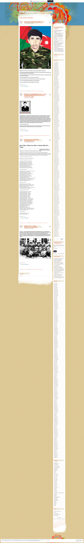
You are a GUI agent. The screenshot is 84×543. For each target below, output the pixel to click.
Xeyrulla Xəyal (31, 97)
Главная (21, 11)
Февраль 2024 (56, 94)
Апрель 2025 (56, 79)
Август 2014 (55, 215)
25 (62, 524)
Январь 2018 (56, 393)
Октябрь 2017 (56, 176)
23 (59, 524)
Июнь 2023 (55, 103)
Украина (55, 489)
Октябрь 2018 (56, 163)
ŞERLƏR (55, 503)
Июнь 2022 (55, 336)
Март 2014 (55, 221)
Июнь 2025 (55, 77)
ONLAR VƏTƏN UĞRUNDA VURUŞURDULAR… (31, 140)
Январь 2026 (56, 69)
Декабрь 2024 (56, 83)
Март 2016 (55, 196)
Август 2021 (55, 126)
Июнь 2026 (55, 64)
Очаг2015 (55, 486)
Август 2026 (55, 62)
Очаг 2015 (55, 484)
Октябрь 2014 (56, 213)
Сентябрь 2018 (56, 164)
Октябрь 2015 (56, 422)
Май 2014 (55, 219)
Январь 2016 (56, 198)
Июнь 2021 (55, 128)
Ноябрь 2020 (56, 136)
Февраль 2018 (56, 171)
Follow (55, 251)
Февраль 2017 (56, 184)
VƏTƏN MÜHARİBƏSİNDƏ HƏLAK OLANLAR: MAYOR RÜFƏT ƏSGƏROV (58, 31)
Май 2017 (55, 181)
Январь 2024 (56, 95)
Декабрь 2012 (56, 236)
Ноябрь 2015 (56, 200)
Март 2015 (55, 208)
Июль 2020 (55, 140)
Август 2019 (55, 152)
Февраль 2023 (56, 107)
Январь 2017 (56, 185)
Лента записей (56, 513)
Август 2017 (55, 178)
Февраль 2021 (56, 133)
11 (62, 521)
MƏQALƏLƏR (56, 498)
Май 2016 (55, 194)
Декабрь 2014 (56, 211)
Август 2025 (55, 75)
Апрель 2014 (56, 220)
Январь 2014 (56, 223)
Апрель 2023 (56, 105)
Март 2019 (55, 157)
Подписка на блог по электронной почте (58, 243)
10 (60, 521)
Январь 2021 (56, 134)
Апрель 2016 (56, 195)
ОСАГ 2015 (55, 473)
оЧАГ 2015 (55, 491)
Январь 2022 (56, 121)
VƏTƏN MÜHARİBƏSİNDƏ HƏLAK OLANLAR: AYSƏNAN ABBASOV (58, 49)
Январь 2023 (56, 108)
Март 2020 (55, 365)
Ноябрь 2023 (56, 97)
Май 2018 (55, 168)
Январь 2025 (56, 82)
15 (57, 523)
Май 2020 (55, 142)
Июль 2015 (55, 204)
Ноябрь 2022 (56, 110)
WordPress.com (56, 515)
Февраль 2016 (56, 197)
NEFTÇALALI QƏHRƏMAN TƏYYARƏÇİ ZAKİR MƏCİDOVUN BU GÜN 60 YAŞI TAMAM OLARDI (35, 95)
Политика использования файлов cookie (33, 540)
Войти (55, 512)
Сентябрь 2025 (56, 74)
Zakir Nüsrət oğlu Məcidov (41, 135)
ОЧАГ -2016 (55, 476)
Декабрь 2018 (56, 161)
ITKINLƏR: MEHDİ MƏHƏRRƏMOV (34, 22)
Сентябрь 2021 (56, 125)
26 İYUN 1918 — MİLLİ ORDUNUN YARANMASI (30, 226)
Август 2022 (55, 113)
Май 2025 (55, 78)
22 (57, 524)
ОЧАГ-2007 (55, 478)
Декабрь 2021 (56, 122)
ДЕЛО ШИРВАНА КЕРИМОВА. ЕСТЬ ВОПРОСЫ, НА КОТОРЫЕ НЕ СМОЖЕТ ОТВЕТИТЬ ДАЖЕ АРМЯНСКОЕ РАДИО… (59, 44)
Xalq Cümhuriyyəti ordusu (33, 269)
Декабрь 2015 (56, 199)
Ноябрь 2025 (56, 292)
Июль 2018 (55, 166)
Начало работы (50, 1)
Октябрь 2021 (56, 124)
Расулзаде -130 (56, 487)
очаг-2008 (55, 493)
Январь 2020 (56, 147)
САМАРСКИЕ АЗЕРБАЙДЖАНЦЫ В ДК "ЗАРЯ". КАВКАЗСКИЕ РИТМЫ (59, 51)
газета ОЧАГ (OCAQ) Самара (38, 5)
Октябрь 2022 (56, 111)
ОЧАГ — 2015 (56, 475)
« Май (54, 527)
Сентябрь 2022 (56, 112)
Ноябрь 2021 (56, 123)
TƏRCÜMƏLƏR (56, 500)
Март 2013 (55, 233)
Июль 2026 (55, 63)
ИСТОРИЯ (55, 469)
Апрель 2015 (56, 207)
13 (54, 523)
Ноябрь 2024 (56, 84)
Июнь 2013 (55, 229)
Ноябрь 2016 (56, 408)
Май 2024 (55, 91)
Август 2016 (55, 191)
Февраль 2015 (56, 209)
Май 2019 (55, 155)
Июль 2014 (55, 437)
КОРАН (55, 471)
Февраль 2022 (56, 120)
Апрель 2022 (56, 118)
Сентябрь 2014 (56, 214)
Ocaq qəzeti (55, 499)
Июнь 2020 (55, 141)
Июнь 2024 (55, 90)
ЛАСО (23, 135)
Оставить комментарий (44, 222)
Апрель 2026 (56, 66)
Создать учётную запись (57, 511)
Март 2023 (55, 106)
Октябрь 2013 (56, 226)
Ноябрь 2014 (56, 212)
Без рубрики (55, 464)
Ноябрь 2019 (56, 149)
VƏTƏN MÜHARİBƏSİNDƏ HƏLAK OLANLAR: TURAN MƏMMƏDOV (58, 35)
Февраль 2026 (56, 68)
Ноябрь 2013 (56, 225)
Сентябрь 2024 (56, 307)
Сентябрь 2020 (56, 138)
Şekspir (55, 501)
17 (60, 523)
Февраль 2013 (56, 234)
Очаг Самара (56, 485)
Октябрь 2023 (56, 98)
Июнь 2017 (55, 180)
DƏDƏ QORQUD (56, 463)
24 (60, 524)
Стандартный (50, 22)
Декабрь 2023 (56, 96)
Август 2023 (55, 321)
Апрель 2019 (56, 156)
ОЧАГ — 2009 (56, 474)
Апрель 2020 (56, 364)
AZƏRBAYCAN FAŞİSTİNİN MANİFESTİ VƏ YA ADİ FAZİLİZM (58, 267)
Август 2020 (55, 139)
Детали (25, 12)
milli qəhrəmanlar (36, 135)
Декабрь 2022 (56, 109)
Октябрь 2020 (56, 137)
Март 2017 (55, 183)
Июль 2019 (55, 153)
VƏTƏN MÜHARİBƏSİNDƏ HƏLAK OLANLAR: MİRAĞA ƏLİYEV (58, 33)
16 (59, 523)
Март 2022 (55, 119)
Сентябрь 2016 (56, 190)
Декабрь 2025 (56, 70)
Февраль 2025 (56, 81)
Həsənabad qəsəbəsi (31, 135)
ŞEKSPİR (55, 502)
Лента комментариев (57, 514)
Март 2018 (55, 170)
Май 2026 (55, 65)
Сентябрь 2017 (56, 177)
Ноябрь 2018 (56, 162)
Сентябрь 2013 (56, 227)
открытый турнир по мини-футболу (59, 492)
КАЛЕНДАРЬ (56, 470)
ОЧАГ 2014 (55, 477)
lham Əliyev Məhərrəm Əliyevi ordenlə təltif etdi (35, 222)
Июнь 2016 (55, 193)
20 (54, 524)
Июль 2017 (55, 179)
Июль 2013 (55, 228)
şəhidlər (25, 135)
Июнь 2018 (55, 167)
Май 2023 (55, 104)
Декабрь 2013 (56, 224)
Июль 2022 (55, 335)
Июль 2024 (55, 89)
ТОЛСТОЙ (55, 488)
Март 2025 (55, 80)
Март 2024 (55, 93)
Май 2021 (55, 350)
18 (62, 523)
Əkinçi (55, 505)
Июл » (56, 527)
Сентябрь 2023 (56, 99)
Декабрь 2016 (56, 186)
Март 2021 (55, 132)
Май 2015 (55, 206)
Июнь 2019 (55, 154)
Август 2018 (55, 165)
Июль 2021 (55, 127)
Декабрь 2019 (56, 148)
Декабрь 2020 (56, 135)
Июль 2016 (55, 192)
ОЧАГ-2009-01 (56, 479)
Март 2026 (55, 67)
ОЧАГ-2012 (55, 483)
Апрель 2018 (56, 169)
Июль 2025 (55, 76)
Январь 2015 (56, 210)
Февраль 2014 (56, 222)
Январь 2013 (56, 235)
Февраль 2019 (56, 379)
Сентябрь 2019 (56, 151)
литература (55, 490)
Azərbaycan (23, 222)
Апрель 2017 (56, 182)
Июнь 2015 (55, 205)
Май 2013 (55, 451)
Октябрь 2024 (56, 306)
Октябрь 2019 (56, 150)
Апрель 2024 (56, 92)
